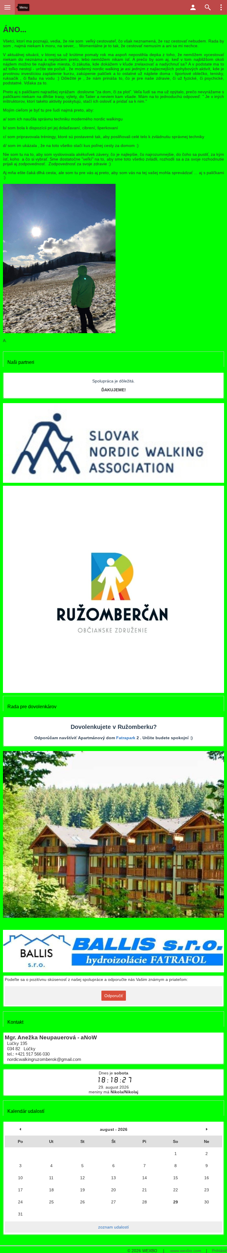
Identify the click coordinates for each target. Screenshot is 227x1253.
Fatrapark (125, 737)
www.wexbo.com (185, 1250)
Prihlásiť (219, 1250)
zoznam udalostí (113, 1227)
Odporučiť (113, 995)
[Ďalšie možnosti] (221, 7)
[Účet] (193, 7)
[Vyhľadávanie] (207, 7)
